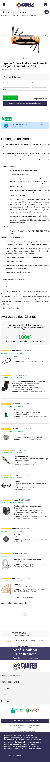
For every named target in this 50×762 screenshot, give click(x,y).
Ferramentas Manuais (20, 15)
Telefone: (35, 83)
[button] (23, 58)
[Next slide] (45, 34)
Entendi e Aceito (14, 756)
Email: (5, 90)
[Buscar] (46, 12)
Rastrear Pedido (14, 675)
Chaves (33, 15)
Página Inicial (6, 15)
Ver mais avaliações (25, 597)
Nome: (5, 83)
